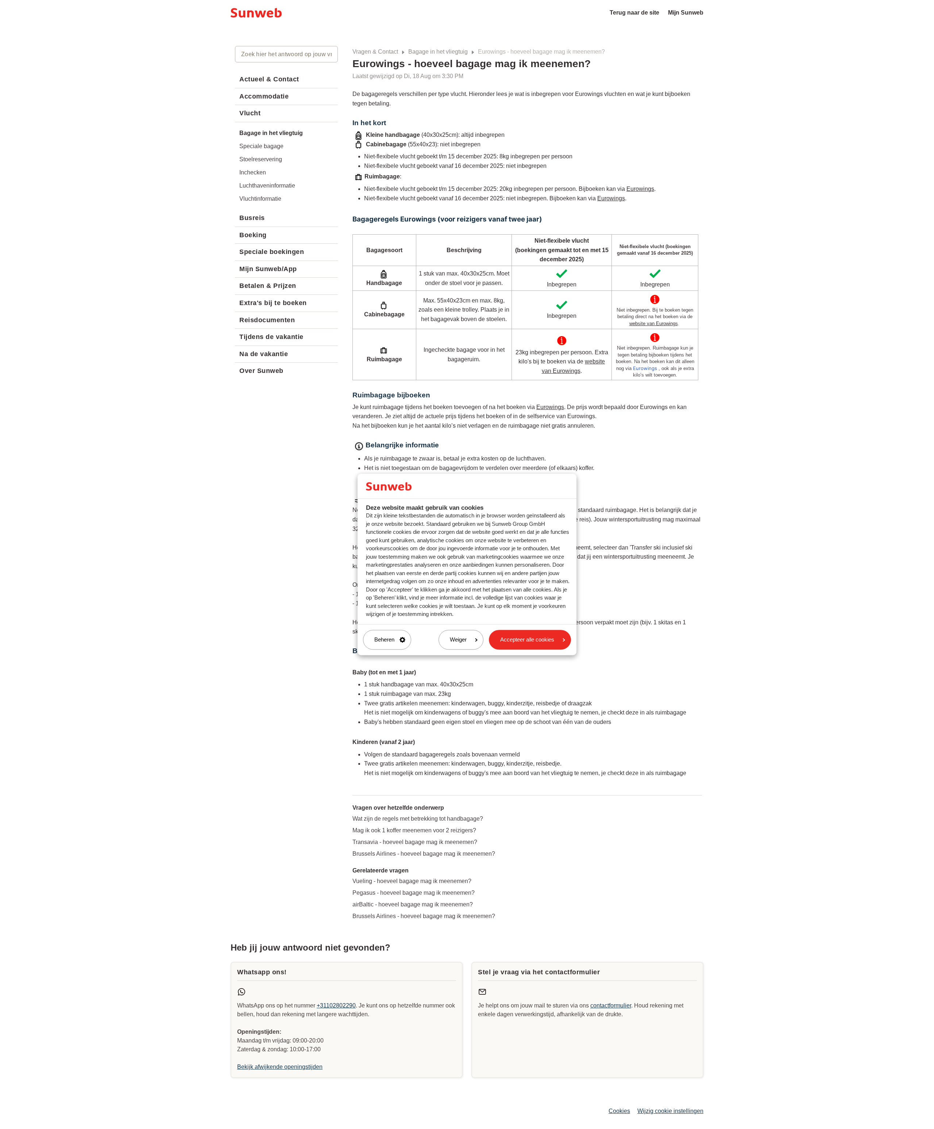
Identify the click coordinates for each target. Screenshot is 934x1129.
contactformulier (610, 1005)
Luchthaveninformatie (267, 185)
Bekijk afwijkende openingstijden (280, 1067)
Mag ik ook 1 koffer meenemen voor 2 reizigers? (414, 830)
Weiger (458, 639)
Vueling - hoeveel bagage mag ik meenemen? (411, 881)
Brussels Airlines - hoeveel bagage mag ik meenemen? (423, 854)
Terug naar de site (634, 12)
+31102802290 (336, 1005)
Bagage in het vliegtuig (438, 52)
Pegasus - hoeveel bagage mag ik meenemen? (413, 893)
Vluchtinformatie (260, 199)
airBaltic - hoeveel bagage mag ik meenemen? (412, 904)
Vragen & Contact (375, 52)
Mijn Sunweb (685, 12)
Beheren (384, 639)
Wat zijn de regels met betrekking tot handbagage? (417, 819)
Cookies (619, 1111)
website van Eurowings (653, 323)
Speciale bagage (261, 146)
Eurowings (640, 189)
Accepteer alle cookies (527, 639)
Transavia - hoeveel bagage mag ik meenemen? (414, 842)
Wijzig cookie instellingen (670, 1111)
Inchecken (252, 172)
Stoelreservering (260, 159)
